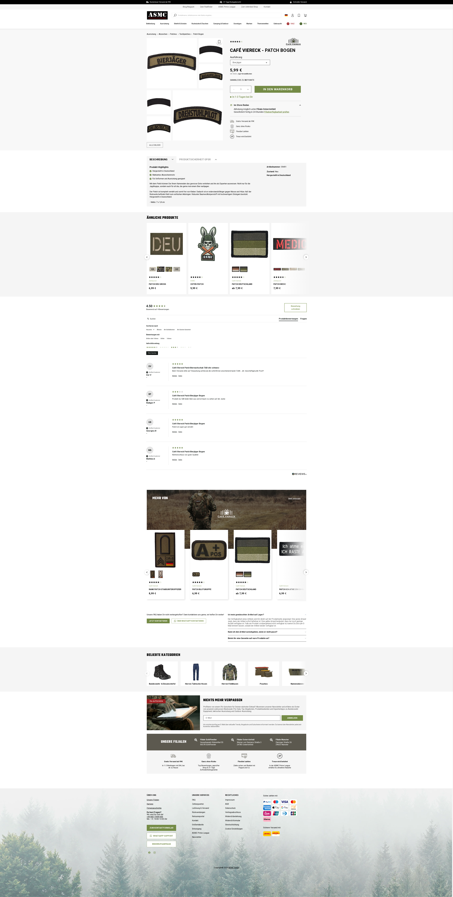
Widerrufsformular (232, 820)
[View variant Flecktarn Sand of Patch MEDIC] (301, 269)
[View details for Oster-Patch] (208, 244)
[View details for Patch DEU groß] (166, 244)
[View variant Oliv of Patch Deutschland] (243, 269)
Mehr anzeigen (294, 498)
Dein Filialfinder (206, 7)
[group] (158, 306)
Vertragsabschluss (233, 812)
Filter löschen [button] (152, 353)
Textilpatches (185, 34)
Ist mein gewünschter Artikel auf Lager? (246, 615)
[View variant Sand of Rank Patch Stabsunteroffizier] (160, 574)
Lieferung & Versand (200, 808)
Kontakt (267, 7)
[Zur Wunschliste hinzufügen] (219, 42)
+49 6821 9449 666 (155, 817)
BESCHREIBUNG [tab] (158, 159)
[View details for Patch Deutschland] (249, 244)
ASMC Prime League (226, 7)
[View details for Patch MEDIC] (291, 244)
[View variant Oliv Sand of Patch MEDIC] (285, 269)
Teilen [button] (180, 376)
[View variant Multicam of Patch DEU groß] (168, 269)
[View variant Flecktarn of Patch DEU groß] (160, 269)
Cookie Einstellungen (234, 829)
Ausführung (236, 57)
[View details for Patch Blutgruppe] (209, 550)
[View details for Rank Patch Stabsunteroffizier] (165, 550)
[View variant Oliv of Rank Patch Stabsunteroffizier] (152, 574)
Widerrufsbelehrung (233, 816)
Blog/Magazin (188, 7)
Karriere (150, 804)
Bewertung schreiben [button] (295, 307)
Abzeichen (163, 34)
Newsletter (196, 837)
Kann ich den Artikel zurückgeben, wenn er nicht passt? (252, 632)
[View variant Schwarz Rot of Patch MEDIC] (277, 269)
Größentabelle (198, 825)
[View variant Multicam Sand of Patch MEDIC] (293, 269)
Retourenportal (198, 816)
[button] (147, 257)
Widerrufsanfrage (161, 844)
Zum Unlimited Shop (249, 7)
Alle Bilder (154, 145)
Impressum (230, 800)
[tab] (288, 319)
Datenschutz (230, 808)
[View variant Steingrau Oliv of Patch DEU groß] (176, 269)
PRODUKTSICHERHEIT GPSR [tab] (195, 159)
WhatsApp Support (163, 836)
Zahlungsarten (198, 804)
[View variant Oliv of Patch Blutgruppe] (196, 574)
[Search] (175, 15)
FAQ (193, 800)
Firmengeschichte (154, 808)
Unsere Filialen (153, 800)
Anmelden (292, 718)
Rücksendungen (198, 812)
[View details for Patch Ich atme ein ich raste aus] (296, 550)
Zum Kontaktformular (161, 828)
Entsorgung (196, 829)
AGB (227, 804)
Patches (173, 34)
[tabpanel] (226, 185)
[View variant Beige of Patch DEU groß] (152, 269)
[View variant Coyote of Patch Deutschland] (235, 269)
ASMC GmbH (234, 868)
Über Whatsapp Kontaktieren (190, 621)
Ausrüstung (151, 34)
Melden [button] (174, 376)
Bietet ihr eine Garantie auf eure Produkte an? (248, 638)
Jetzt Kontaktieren (158, 621)
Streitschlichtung (232, 825)
